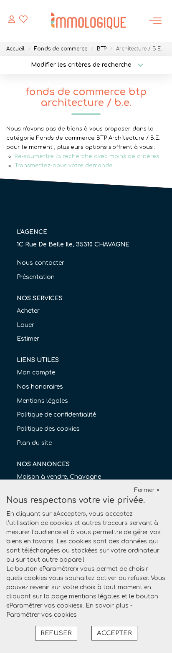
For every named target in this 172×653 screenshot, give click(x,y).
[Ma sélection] (23, 20)
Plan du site (34, 443)
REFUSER (56, 633)
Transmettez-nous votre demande (64, 165)
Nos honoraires (40, 387)
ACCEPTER (114, 633)
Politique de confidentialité (56, 415)
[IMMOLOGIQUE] (88, 21)
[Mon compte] (11, 20)
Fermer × (146, 490)
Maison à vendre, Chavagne (59, 477)
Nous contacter (40, 263)
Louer (25, 325)
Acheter (28, 311)
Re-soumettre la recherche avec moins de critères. (87, 156)
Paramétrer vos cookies (41, 615)
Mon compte (36, 372)
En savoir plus (108, 606)
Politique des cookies (48, 429)
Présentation (36, 277)
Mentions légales (42, 401)
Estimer (28, 339)
